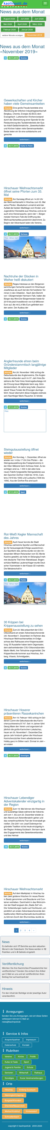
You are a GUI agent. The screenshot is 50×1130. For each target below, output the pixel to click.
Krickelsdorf (31, 1111)
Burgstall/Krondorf (13, 1100)
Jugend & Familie (13, 1067)
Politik (33, 1056)
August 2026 (9, 18)
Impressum (31, 1039)
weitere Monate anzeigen (12, 35)
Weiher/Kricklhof (12, 1111)
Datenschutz (10, 1044)
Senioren (9, 1072)
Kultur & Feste (11, 1061)
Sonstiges (9, 1078)
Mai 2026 (7, 24)
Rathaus (38, 1072)
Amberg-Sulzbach (27, 1089)
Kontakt (25, 1044)
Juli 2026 (25, 18)
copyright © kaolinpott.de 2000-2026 (25, 1125)
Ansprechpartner (12, 1039)
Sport (26, 1061)
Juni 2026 (39, 18)
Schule (30, 1067)
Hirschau (9, 1089)
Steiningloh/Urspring (14, 1095)
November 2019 (34, 34)
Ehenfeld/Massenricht (14, 1105)
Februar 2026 (9, 29)
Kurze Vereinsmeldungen (31, 1078)
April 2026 (22, 24)
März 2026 (37, 24)
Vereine (8, 1056)
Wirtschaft (23, 1072)
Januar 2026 (27, 29)
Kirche (21, 1056)
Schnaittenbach (12, 1116)
